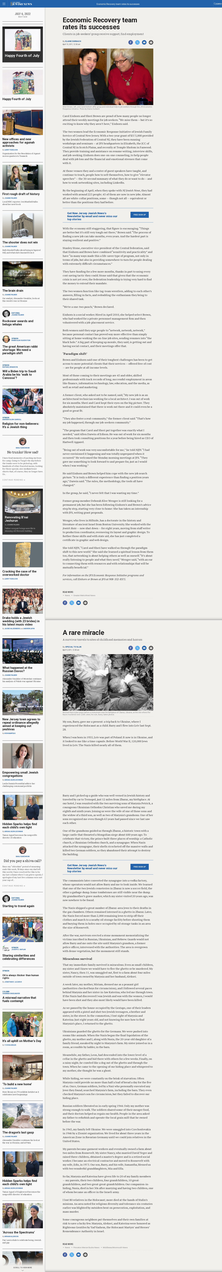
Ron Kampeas (10, 733)
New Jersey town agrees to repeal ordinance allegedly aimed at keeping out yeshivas (21, 724)
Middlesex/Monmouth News (115, 1247)
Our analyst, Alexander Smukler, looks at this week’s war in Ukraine (21, 299)
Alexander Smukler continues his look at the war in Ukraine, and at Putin (21, 1141)
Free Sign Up (140, 215)
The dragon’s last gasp (18, 1132)
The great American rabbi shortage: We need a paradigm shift (20, 350)
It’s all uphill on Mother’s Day (21, 1041)
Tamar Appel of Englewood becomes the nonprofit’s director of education (21, 1193)
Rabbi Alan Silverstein (20, 340)
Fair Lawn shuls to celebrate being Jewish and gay (21, 1241)
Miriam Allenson (11, 1236)
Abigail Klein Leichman (14, 780)
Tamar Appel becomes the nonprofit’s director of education (19, 836)
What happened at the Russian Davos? (17, 669)
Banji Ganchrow (22, 448)
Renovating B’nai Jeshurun (16, 518)
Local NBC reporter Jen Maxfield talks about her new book (20, 203)
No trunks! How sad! (22, 452)
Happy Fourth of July (22, 56)
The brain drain (12, 290)
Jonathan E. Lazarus (13, 982)
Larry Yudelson (11, 150)
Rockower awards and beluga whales (17, 322)
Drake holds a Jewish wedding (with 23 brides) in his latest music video (21, 621)
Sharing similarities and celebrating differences (18, 957)
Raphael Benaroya (10, 367)
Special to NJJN (73, 647)
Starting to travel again (18, 906)
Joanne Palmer (11, 198)
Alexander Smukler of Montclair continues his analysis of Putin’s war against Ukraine (22, 680)
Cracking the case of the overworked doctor (19, 573)
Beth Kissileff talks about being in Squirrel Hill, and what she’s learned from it (21, 251)
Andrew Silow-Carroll (11, 419)
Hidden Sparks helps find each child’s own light (19, 825)
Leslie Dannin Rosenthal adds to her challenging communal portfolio (18, 784)
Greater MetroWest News (84, 595)
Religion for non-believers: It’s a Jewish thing (20, 425)
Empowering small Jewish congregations (20, 774)
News (67, 595)
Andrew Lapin (29, 628)
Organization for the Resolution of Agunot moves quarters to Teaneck (21, 154)
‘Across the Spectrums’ (18, 1232)
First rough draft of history (21, 194)
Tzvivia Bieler (10, 1045)
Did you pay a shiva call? (23, 861)
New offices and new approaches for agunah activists (18, 142)
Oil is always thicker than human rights (20, 976)
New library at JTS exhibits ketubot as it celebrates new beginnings (20, 1093)
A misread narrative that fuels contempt (19, 999)
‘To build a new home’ (17, 1084)
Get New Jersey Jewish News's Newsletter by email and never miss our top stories (92, 216)
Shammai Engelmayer (11, 993)
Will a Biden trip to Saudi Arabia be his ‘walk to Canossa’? (19, 374)
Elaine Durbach (73, 41)
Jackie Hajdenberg (12, 628)
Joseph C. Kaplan (18, 949)
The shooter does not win (20, 242)
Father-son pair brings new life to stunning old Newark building (20, 529)
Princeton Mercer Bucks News (86, 1247)
